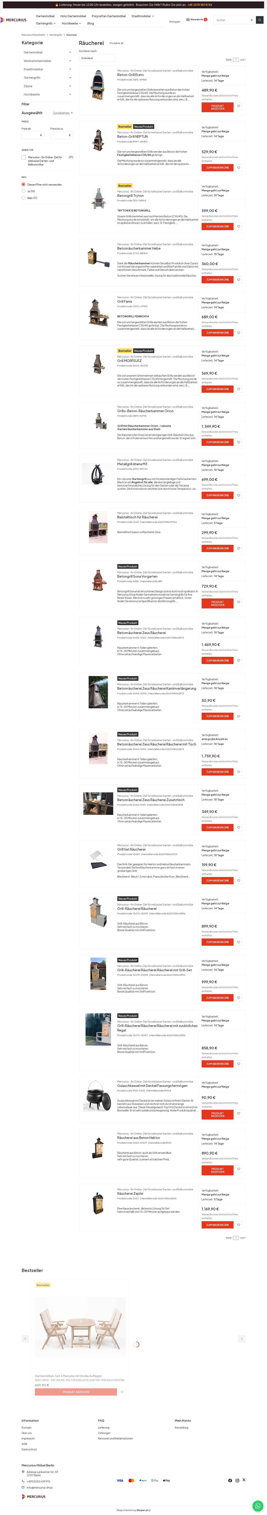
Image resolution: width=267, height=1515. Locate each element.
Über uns (27, 1433)
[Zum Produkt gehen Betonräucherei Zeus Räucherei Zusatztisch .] (98, 803)
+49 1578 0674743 (200, 4)
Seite (229, 59)
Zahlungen (104, 1433)
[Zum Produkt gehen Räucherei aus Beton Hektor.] (98, 1147)
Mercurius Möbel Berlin (33, 35)
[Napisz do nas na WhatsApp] (257, 1506)
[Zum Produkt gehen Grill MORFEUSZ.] (98, 364)
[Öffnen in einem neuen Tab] (243, 1480)
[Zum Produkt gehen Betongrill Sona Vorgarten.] (98, 580)
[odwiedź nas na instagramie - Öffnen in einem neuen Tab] (237, 1480)
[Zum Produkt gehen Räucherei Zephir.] (98, 1203)
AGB (24, 1443)
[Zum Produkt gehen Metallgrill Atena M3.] (98, 474)
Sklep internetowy (132, 1510)
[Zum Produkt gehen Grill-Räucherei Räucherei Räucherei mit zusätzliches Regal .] (98, 1029)
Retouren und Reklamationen (115, 1438)
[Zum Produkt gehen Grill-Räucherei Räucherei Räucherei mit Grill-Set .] (98, 974)
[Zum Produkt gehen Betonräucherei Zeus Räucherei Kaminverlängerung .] (98, 692)
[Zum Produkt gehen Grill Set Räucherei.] (98, 859)
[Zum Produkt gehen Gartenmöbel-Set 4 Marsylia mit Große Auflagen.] (80, 1327)
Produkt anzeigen (217, 107)
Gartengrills (56, 35)
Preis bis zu (56, 128)
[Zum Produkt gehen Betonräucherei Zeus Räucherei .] (98, 636)
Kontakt (27, 1427)
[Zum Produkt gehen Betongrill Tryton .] (98, 199)
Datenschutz (29, 1449)
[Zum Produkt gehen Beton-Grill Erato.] (98, 85)
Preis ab (26, 128)
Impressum (28, 1438)
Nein (30, 198)
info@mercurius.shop (40, 1487)
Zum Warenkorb (217, 167)
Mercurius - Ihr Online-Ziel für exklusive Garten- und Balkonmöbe (45, 161)
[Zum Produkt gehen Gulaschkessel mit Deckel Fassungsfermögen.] (98, 1095)
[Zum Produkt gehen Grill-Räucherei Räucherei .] (98, 912)
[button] (260, 20)
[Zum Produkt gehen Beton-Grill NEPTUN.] (98, 140)
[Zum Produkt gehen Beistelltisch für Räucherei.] (98, 527)
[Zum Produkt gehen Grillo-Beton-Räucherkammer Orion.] (98, 421)
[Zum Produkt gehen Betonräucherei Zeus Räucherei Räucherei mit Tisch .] (98, 748)
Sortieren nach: (88, 51)
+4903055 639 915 (38, 1481)
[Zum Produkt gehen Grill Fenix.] (98, 311)
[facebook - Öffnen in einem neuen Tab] (230, 1480)
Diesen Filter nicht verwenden (44, 184)
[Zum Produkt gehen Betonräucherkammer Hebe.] (98, 258)
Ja (28, 191)
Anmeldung (181, 1427)
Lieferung (103, 1427)
